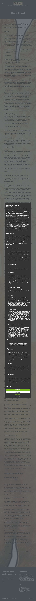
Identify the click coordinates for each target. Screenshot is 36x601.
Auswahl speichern (17, 392)
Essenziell (9, 386)
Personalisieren (17, 394)
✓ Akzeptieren (17, 389)
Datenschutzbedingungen (18, 396)
